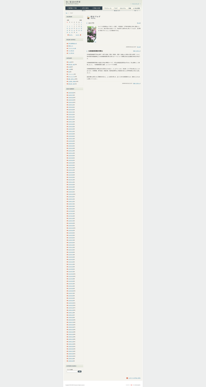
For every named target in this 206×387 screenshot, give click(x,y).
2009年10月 (71, 315)
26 (67, 32)
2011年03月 (71, 278)
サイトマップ (135, 3)
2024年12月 (71, 119)
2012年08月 (71, 252)
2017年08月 (71, 211)
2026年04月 (71, 102)
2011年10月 (71, 266)
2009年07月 (71, 322)
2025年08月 (71, 109)
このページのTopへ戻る (134, 378)
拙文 (69, 71)
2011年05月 (71, 274)
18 (81, 28)
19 (67, 30)
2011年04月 (71, 276)
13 (69, 28)
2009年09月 (71, 317)
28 (72, 32)
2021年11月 (71, 170)
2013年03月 (71, 242)
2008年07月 (71, 351)
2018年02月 (71, 208)
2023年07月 (71, 138)
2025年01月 (71, 116)
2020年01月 (71, 189)
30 (76, 32)
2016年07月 (71, 220)
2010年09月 (71, 288)
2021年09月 (71, 174)
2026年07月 (71, 95)
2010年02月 (71, 305)
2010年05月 (71, 298)
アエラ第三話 (71, 50)
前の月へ (71, 35)
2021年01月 (71, 179)
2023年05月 (71, 143)
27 (69, 32)
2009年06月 (71, 324)
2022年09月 (71, 155)
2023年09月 (71, 133)
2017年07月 (71, 213)
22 (74, 30)
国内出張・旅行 (71, 83)
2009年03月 (71, 332)
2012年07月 (71, 254)
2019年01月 (71, 199)
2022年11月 (71, 153)
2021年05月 (71, 177)
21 (72, 30)
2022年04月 (71, 162)
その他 (69, 69)
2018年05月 (71, 206)
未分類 (69, 67)
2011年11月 (71, 264)
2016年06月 (71, 223)
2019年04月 (71, 194)
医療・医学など (71, 79)
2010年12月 (71, 286)
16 (76, 28)
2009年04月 (71, 329)
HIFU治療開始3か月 (72, 43)
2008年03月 (71, 361)
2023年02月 (71, 148)
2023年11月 (71, 131)
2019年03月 (71, 196)
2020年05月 (71, 187)
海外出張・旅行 (71, 64)
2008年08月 (71, 348)
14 (72, 28)
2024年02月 (71, 129)
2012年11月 (71, 247)
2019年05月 (71, 191)
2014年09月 (71, 232)
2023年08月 (71, 136)
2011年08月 (71, 269)
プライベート (71, 74)
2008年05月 (71, 356)
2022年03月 (71, 165)
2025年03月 (71, 114)
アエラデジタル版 (72, 48)
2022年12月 (71, 150)
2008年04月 (71, 358)
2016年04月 (71, 225)
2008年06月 (71, 353)
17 (79, 28)
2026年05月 (71, 100)
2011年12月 (71, 261)
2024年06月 (71, 124)
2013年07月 (71, 240)
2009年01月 (71, 336)
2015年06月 (71, 230)
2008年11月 (71, 341)
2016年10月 (71, 218)
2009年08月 (71, 319)
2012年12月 (71, 245)
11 (81, 26)
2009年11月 (71, 312)
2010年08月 (71, 290)
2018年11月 (71, 201)
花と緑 (69, 62)
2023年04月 (71, 145)
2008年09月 (71, 346)
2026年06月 (71, 97)
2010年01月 (71, 307)
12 (67, 28)
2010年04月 (71, 300)
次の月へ (78, 35)
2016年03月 (71, 228)
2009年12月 (71, 310)
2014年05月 (71, 235)
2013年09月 (71, 237)
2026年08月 (71, 92)
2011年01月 (71, 283)
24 (79, 30)
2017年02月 (71, 216)
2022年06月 (71, 160)
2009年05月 (71, 327)
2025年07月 (71, 112)
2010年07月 (71, 293)
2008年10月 (71, 344)
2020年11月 (71, 182)
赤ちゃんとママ (71, 76)
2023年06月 (71, 141)
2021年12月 (71, 167)
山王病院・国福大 (72, 81)
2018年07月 (71, 203)
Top (66, 13)
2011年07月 (71, 271)
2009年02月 (71, 334)
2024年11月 (71, 121)
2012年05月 (71, 257)
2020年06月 (71, 184)
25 (81, 30)
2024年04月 (71, 126)
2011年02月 (71, 281)
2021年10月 (71, 172)
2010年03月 (71, 303)
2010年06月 (71, 295)
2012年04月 (71, 259)
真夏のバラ (70, 45)
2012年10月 (71, 249)
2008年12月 (71, 339)
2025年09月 (71, 107)
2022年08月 (71, 158)
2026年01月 (71, 104)
